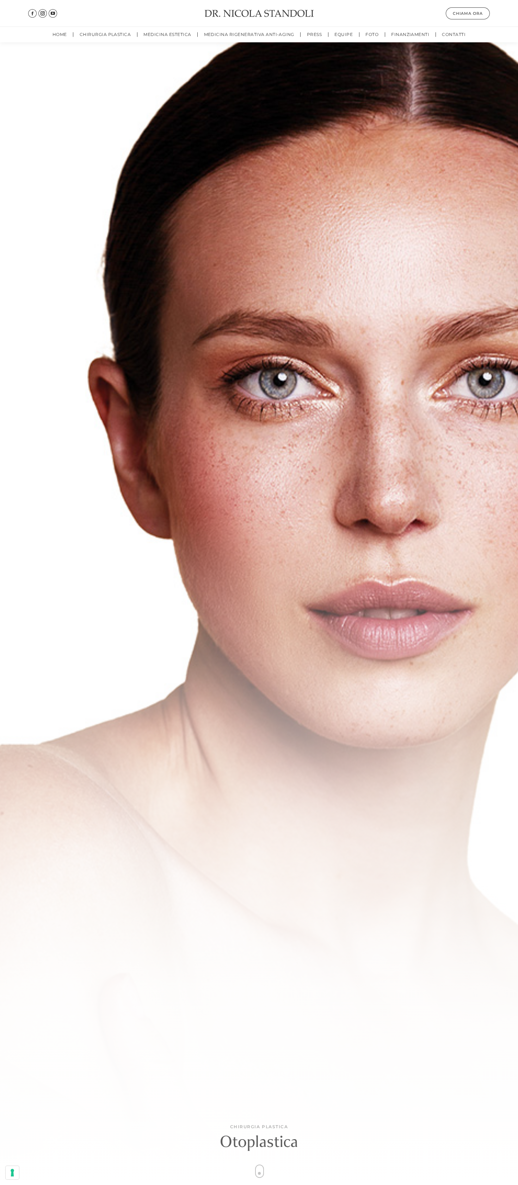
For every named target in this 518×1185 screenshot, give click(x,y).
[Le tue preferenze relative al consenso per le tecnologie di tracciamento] (12, 1172)
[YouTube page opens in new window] (53, 13)
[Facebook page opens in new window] (32, 13)
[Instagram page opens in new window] (42, 13)
